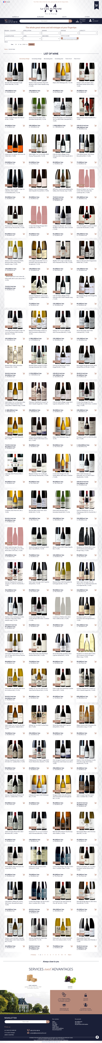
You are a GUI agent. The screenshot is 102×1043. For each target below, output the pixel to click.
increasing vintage (36, 58)
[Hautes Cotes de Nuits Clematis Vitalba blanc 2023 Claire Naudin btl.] (15, 936)
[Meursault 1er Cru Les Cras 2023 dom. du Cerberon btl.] (63, 936)
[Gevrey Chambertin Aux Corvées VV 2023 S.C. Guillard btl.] (15, 758)
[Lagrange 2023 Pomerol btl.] (15, 471)
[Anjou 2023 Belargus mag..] (63, 435)
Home (6, 49)
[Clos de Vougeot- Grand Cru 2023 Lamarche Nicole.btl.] (87, 223)
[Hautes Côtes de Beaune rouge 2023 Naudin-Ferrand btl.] (39, 187)
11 (65, 954)
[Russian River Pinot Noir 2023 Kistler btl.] (39, 508)
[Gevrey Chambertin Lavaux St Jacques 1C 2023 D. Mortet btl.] (15, 580)
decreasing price (48, 58)
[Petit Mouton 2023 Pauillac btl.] (87, 115)
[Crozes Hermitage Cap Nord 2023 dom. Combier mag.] (63, 864)
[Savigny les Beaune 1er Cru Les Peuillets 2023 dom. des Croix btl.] (63, 223)
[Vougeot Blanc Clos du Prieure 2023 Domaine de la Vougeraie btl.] (63, 793)
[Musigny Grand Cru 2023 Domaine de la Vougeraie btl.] (87, 615)
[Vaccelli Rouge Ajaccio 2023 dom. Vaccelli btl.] (87, 899)
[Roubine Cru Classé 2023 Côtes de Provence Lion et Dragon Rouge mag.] (87, 545)
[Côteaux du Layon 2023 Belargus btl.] (39, 793)
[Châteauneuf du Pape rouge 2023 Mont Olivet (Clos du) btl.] (39, 758)
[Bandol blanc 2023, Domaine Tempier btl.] (15, 363)
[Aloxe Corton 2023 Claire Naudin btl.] (63, 545)
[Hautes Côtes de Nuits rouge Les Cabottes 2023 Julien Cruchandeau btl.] (15, 187)
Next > (70, 954)
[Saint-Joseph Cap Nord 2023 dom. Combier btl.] (87, 793)
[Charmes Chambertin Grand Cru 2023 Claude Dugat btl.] (39, 400)
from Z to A (69, 58)
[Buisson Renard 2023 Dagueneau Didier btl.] (87, 258)
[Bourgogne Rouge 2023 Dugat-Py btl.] (87, 293)
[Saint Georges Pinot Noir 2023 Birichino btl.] (15, 829)
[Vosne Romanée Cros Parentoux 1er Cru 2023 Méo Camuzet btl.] (63, 115)
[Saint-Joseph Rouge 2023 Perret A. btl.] (15, 115)
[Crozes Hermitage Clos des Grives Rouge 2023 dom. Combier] (39, 615)
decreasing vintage (24, 58)
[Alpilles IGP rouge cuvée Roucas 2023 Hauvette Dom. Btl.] (63, 258)
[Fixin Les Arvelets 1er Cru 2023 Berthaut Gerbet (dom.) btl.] (87, 864)
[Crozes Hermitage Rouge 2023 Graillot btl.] (39, 223)
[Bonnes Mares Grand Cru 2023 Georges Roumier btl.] (39, 363)
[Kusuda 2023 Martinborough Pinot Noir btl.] (15, 80)
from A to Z (77, 58)
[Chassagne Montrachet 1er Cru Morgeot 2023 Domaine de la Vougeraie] (39, 258)
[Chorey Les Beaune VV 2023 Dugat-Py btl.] (63, 363)
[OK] (70, 21)
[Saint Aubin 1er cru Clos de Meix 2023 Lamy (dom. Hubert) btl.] (15, 723)
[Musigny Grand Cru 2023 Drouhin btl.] (87, 435)
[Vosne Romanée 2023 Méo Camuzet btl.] (87, 328)
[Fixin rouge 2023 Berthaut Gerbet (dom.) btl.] (63, 686)
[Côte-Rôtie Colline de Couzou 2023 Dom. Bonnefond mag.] (15, 899)
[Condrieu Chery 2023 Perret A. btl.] (15, 435)
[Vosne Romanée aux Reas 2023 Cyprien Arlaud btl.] (63, 651)
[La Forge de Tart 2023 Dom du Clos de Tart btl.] (63, 899)
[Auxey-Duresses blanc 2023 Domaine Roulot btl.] (39, 115)
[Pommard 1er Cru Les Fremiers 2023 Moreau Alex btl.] (39, 829)
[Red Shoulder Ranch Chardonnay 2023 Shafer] (63, 829)
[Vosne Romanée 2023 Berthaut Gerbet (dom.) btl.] (39, 651)
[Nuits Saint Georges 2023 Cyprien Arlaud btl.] (39, 580)
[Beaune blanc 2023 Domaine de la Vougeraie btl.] (63, 580)
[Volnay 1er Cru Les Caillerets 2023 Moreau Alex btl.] (63, 328)
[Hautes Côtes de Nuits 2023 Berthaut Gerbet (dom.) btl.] (87, 80)
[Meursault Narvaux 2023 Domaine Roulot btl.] (63, 508)
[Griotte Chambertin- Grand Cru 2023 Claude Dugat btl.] (87, 686)
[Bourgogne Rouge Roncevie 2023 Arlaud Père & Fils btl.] (87, 363)
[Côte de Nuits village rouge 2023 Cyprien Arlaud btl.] (63, 400)
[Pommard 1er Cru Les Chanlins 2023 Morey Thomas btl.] (15, 223)
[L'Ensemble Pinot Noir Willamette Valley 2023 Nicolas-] (87, 936)
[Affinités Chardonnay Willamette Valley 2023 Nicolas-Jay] (63, 187)
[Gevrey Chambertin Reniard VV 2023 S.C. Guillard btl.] (15, 793)
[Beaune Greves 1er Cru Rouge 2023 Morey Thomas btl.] (39, 471)
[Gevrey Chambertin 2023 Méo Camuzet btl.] (39, 936)
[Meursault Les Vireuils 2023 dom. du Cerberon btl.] (15, 686)
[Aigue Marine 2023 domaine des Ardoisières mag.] (87, 723)
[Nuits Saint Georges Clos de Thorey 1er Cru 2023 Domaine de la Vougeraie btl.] (87, 580)
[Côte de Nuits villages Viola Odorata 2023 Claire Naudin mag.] (63, 293)
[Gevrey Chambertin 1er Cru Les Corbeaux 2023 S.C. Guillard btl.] (39, 293)
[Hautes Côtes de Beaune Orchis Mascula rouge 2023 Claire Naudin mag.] (15, 615)
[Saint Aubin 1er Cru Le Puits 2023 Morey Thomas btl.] (39, 152)
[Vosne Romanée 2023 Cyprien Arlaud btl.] (63, 723)
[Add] (23, 91)
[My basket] (96, 5)
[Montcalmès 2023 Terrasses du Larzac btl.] (15, 864)
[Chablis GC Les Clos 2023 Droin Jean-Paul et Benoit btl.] (39, 686)
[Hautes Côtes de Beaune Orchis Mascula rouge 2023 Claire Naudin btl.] (87, 758)
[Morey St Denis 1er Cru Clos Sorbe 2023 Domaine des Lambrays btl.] (87, 187)
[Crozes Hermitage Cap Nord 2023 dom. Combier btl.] (39, 899)
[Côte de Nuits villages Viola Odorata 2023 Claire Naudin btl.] (63, 152)
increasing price (59, 58)
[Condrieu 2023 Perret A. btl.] (15, 508)
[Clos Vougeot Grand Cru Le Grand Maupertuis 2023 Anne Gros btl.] (63, 758)
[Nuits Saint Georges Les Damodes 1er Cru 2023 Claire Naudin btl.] (87, 471)
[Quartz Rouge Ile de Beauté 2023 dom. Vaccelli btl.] (39, 545)
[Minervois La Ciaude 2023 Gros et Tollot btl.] (15, 152)
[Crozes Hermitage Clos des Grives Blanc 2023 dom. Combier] (63, 471)
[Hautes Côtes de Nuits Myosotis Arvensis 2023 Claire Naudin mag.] (39, 80)
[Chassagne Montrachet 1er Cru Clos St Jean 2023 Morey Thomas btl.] (15, 651)
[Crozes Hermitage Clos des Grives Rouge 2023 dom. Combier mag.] (87, 400)
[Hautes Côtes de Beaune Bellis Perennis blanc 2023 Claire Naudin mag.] (15, 258)
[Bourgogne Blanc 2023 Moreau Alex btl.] (87, 829)
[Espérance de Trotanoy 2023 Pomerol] (39, 864)
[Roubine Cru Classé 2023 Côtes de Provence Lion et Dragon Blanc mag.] (87, 651)
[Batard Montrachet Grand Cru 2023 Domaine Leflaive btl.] (39, 328)
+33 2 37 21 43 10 (35, 1030)
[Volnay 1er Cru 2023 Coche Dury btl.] (39, 723)
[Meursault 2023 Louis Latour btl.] (15, 276)
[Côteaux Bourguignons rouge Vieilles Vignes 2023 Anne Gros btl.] (39, 435)
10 (61, 954)
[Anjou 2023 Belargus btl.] (63, 80)
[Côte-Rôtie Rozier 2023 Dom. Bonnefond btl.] (87, 152)
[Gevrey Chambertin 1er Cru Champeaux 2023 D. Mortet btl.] (87, 508)
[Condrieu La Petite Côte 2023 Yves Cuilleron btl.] (63, 615)
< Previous (33, 954)
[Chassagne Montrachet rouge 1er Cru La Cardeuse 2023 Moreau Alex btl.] (15, 328)
